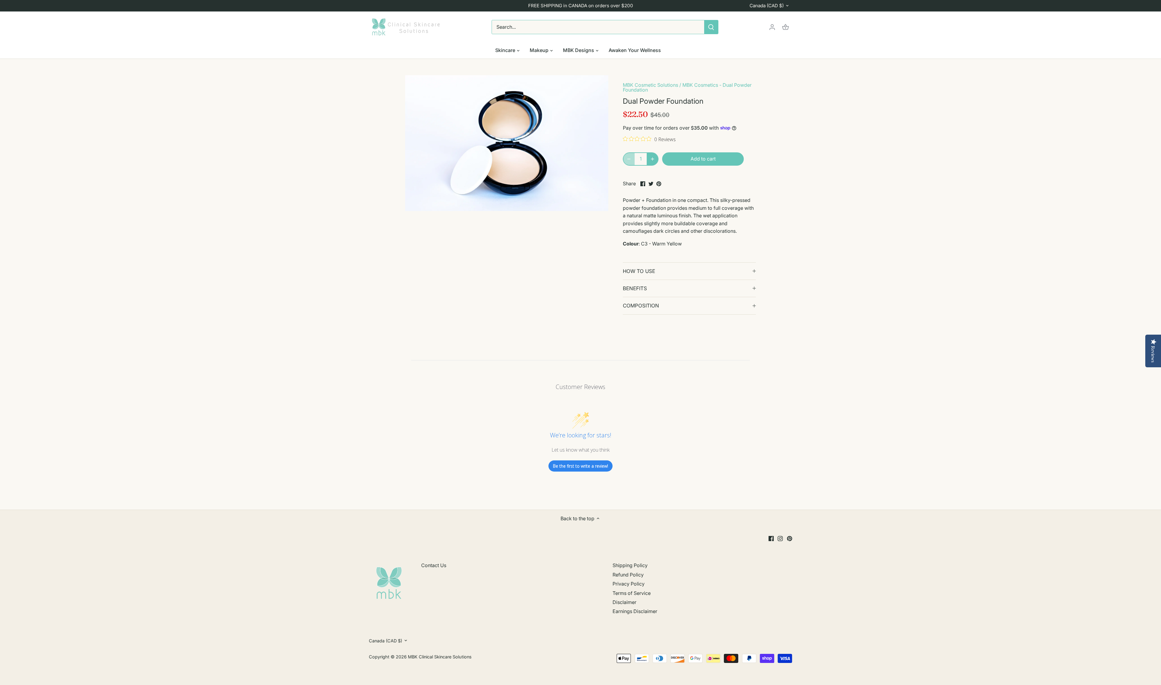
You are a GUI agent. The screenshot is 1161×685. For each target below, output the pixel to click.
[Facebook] (771, 538)
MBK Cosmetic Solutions (650, 85)
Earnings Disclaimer (635, 611)
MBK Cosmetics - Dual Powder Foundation (687, 87)
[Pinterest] (789, 538)
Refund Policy (628, 575)
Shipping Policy (630, 565)
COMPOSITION (641, 306)
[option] (506, 143)
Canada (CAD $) (767, 5)
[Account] (772, 27)
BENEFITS (635, 288)
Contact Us (433, 565)
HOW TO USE (639, 271)
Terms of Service (632, 593)
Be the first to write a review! (580, 466)
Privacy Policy (629, 584)
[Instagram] (780, 538)
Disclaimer (624, 602)
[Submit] (711, 27)
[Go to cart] (785, 27)
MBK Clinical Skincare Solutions (440, 656)
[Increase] (652, 159)
